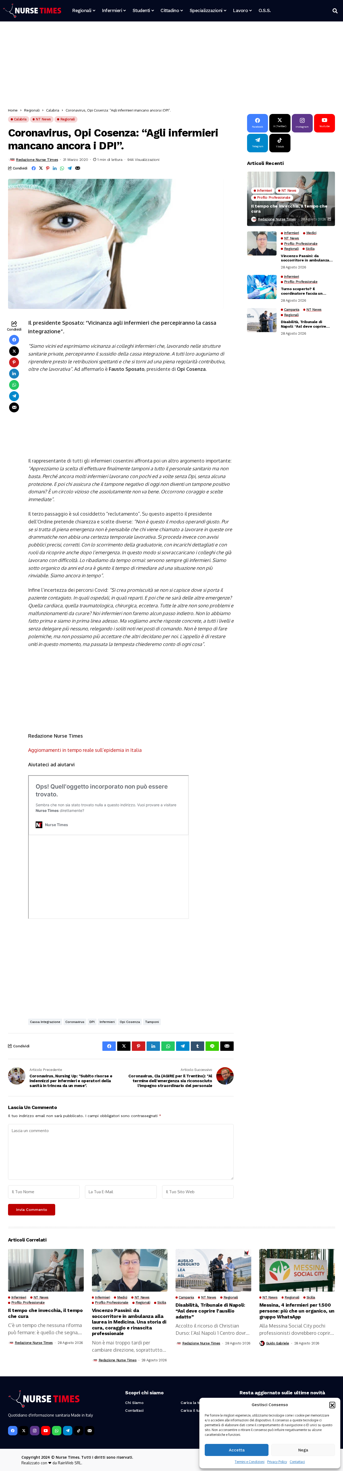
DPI (92, 1022)
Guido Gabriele (277, 1343)
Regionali (32, 110)
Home (13, 110)
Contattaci (297, 1462)
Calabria (52, 110)
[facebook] (12, 1430)
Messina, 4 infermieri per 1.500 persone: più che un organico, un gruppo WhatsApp (296, 1310)
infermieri (107, 1022)
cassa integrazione (45, 1022)
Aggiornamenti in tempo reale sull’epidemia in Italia (85, 750)
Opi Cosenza (130, 1022)
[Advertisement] (169, 65)
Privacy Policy (277, 1462)
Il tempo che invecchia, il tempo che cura (289, 209)
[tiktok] (78, 1430)
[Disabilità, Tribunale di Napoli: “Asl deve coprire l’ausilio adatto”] (262, 320)
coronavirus (74, 1022)
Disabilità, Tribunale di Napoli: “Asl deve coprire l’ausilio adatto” (303, 324)
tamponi (152, 1022)
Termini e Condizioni (249, 1462)
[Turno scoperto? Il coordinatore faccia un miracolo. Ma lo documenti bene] (262, 287)
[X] (23, 1430)
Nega (303, 1450)
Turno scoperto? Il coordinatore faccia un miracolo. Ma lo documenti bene (305, 291)
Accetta (237, 1450)
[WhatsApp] (56, 1430)
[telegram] (67, 1430)
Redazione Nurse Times (37, 159)
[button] (332, 1404)
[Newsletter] (89, 1430)
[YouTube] (45, 1430)
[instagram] (34, 1430)
